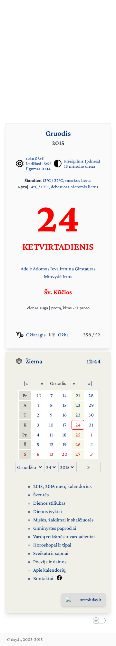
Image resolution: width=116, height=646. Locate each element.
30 (38, 395)
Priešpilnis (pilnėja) (82, 161)
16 (65, 414)
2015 (38, 486)
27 (77, 454)
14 (65, 395)
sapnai (61, 553)
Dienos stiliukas (49, 503)
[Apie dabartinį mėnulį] (58, 163)
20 (64, 454)
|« (26, 383)
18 (64, 434)
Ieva (54, 268)
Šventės (41, 494)
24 (78, 424)
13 (51, 454)
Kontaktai (43, 578)
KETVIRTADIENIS (58, 246)
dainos (59, 561)
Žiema (34, 361)
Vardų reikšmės (48, 536)
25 (78, 434)
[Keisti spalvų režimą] (98, 621)
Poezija (40, 561)
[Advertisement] (58, 58)
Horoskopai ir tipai (52, 545)
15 (65, 405)
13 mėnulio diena (79, 166)
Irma (67, 276)
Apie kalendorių (49, 570)
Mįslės (39, 519)
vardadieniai (82, 536)
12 (51, 444)
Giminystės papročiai (54, 528)
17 (64, 424)
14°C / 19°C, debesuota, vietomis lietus (63, 186)
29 (91, 405)
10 (51, 424)
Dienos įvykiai (47, 511)
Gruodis (58, 133)
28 (91, 395)
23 (78, 414)
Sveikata (41, 553)
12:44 (94, 361)
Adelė (26, 268)
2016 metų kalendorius (68, 486)
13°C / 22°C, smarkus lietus (67, 180)
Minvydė (53, 276)
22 (78, 405)
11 (51, 434)
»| (90, 383)
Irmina (67, 268)
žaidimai (57, 519)
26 (78, 444)
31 (91, 424)
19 (65, 444)
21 (78, 395)
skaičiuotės (82, 519)
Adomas (41, 268)
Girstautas (85, 268)
